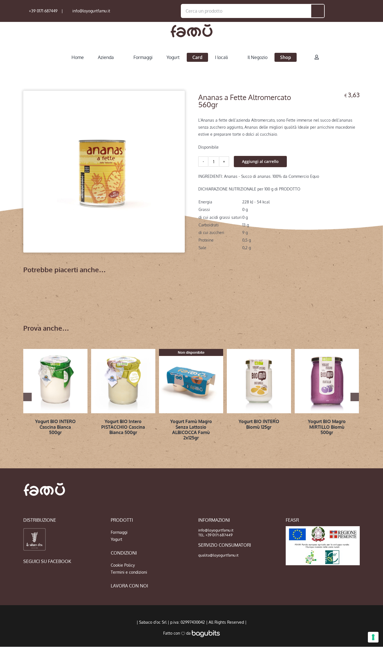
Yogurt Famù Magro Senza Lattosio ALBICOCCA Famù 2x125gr (191, 430)
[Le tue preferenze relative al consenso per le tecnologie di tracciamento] (373, 637)
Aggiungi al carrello (260, 161)
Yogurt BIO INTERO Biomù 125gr (259, 424)
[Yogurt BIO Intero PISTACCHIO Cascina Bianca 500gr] (123, 381)
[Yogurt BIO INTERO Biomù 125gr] (259, 381)
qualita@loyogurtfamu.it (218, 555)
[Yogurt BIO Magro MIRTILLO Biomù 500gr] (327, 381)
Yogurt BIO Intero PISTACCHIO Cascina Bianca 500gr (123, 427)
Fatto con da (177, 633)
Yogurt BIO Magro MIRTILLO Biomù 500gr (327, 427)
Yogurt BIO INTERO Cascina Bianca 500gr (55, 427)
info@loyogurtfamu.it (91, 10)
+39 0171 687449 (43, 10)
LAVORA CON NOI (129, 586)
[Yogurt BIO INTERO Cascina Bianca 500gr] (55, 381)
